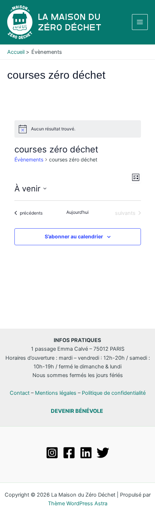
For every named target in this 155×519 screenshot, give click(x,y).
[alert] (77, 129)
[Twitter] (103, 452)
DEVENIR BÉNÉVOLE (77, 411)
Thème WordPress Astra (77, 503)
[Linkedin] (86, 452)
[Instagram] (52, 452)
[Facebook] (69, 452)
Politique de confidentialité (114, 393)
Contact (20, 393)
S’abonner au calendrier (74, 236)
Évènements (28, 159)
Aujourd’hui (77, 212)
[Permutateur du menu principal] (140, 22)
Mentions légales (55, 393)
